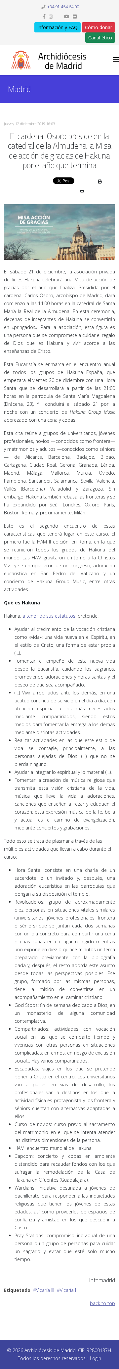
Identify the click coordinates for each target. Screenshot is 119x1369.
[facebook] (44, 16)
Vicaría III (45, 1290)
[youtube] (66, 16)
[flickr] (75, 16)
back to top (102, 1303)
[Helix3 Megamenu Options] (116, 59)
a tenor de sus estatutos (48, 616)
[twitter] (58, 16)
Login (95, 1358)
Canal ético (100, 37)
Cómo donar (98, 27)
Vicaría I (68, 1290)
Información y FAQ (57, 27)
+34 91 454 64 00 (63, 7)
